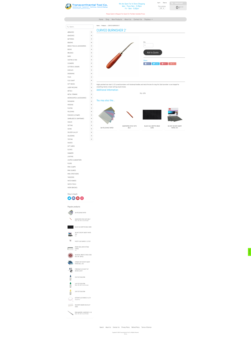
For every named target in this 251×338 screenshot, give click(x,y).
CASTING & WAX (80, 60)
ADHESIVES (80, 36)
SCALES (80, 122)
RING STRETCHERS (73, 174)
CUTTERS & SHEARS (80, 67)
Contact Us (138, 19)
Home (101, 19)
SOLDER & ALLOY (80, 132)
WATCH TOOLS (72, 184)
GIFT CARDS (71, 146)
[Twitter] (69, 198)
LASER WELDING (80, 87)
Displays (148, 19)
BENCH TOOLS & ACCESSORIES (80, 46)
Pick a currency (162, 6)
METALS (80, 91)
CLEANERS (80, 63)
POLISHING (80, 112)
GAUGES (70, 143)
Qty (144, 42)
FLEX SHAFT (80, 81)
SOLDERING (80, 136)
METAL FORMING (80, 94)
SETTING (80, 125)
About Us (128, 19)
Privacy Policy (125, 327)
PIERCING (80, 105)
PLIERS (70, 163)
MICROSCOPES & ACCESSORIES (80, 98)
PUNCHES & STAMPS (80, 115)
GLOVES (70, 150)
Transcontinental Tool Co (125, 332)
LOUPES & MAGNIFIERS (74, 160)
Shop (107, 19)
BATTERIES (80, 39)
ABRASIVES (80, 32)
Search (102, 327)
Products (103, 25)
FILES (80, 77)
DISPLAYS (80, 70)
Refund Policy (136, 327)
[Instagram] (82, 198)
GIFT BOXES (80, 84)
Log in (158, 2)
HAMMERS (70, 153)
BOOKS (80, 49)
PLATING (80, 108)
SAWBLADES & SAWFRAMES (80, 119)
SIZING (80, 129)
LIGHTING (70, 157)
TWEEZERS (71, 177)
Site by (125, 334)
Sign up (165, 2)
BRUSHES (80, 53)
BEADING (80, 43)
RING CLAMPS (72, 167)
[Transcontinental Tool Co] (86, 6)
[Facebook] (73, 198)
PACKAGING (80, 101)
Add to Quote (153, 52)
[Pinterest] (78, 198)
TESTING (80, 139)
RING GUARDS (72, 170)
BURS (80, 56)
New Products (117, 19)
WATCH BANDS (72, 181)
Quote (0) (249, 252)
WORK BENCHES (72, 188)
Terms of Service (146, 327)
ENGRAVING (80, 74)
